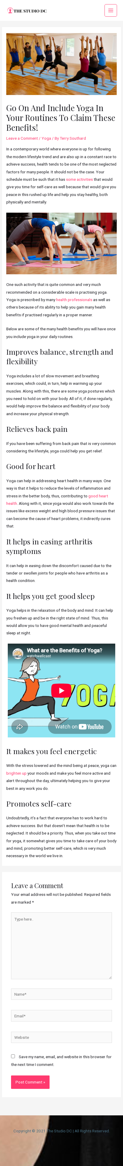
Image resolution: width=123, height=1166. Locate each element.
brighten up (16, 773)
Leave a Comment (22, 138)
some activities (79, 179)
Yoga (46, 138)
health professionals (74, 299)
